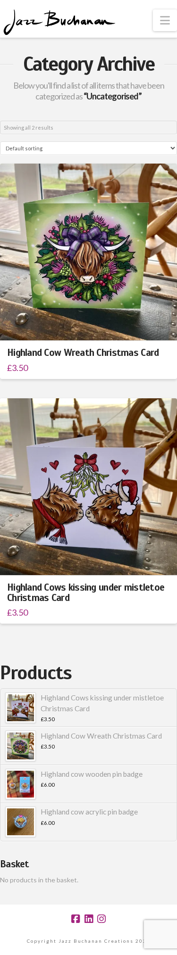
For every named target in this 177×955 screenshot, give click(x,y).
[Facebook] (75, 919)
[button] (165, 20)
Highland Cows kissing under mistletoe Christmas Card (85, 592)
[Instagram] (101, 919)
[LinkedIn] (88, 919)
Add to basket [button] (92, 325)
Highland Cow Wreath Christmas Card (83, 352)
